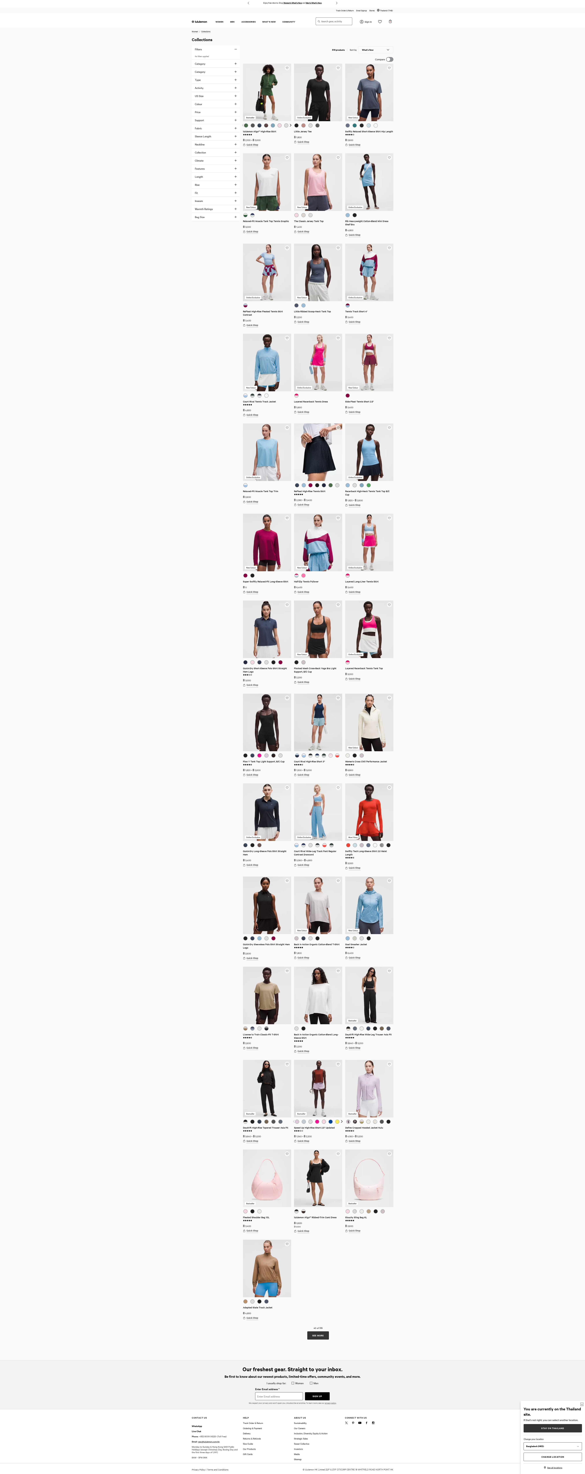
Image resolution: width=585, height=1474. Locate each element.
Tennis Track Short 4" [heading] (356, 311)
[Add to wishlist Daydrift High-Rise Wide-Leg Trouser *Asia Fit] (389, 970)
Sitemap (297, 1459)
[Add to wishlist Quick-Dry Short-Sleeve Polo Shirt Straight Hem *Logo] (287, 604)
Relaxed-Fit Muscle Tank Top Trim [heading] (260, 491)
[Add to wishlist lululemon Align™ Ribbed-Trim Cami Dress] (338, 1153)
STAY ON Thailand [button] (552, 1428)
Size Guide (248, 1443)
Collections (205, 31)
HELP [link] (246, 1417)
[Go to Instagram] (373, 1423)
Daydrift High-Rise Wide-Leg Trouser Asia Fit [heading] (368, 1034)
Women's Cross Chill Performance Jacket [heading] (366, 761)
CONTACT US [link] (199, 1417)
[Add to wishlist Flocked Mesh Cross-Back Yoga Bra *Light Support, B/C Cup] (338, 604)
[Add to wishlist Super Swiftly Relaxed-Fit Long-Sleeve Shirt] (287, 517)
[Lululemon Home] (199, 21)
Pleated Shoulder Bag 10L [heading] (256, 1217)
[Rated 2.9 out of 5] (247, 674)
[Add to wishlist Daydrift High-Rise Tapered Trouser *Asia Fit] (287, 1064)
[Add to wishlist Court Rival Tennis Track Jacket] (287, 337)
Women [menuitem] (219, 21)
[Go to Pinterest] (353, 1423)
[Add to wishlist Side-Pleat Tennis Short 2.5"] (389, 337)
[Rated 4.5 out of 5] (247, 764)
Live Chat (196, 1431)
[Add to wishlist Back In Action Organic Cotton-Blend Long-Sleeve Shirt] (338, 970)
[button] (385, 10)
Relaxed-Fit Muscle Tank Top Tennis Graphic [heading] (266, 221)
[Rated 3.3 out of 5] (298, 1130)
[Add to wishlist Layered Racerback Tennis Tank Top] (389, 604)
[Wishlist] (380, 22)
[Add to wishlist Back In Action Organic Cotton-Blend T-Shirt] (338, 880)
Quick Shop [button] (252, 144)
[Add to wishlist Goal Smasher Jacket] (389, 880)
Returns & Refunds (252, 1438)
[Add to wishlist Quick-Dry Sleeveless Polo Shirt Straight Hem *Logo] (287, 880)
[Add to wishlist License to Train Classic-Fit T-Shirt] (287, 970)
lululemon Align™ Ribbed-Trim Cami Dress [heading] (315, 1217)
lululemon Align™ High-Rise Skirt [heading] (259, 131)
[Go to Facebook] (366, 1423)
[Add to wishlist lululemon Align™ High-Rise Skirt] (287, 67)
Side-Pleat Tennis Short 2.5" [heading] (359, 401)
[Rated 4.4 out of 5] (298, 764)
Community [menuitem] (288, 21)
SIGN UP (317, 1396)
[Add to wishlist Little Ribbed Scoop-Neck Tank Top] (338, 247)
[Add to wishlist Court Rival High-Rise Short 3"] (338, 697)
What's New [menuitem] (269, 21)
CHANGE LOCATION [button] (552, 1456)
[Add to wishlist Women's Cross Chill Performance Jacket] (389, 697)
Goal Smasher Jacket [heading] (356, 944)
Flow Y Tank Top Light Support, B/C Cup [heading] (264, 761)
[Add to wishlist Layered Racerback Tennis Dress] (338, 337)
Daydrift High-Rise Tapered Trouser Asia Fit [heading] (265, 1127)
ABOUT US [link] (300, 1417)
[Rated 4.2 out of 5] (349, 947)
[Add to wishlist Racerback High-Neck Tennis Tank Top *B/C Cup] (389, 427)
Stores (372, 10)
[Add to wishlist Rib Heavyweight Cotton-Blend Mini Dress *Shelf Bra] (389, 157)
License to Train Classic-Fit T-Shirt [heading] (261, 1034)
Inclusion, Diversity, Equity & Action (311, 1433)
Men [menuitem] (232, 21)
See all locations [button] (554, 1467)
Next (336, 3)
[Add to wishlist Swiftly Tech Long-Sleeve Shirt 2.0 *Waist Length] (389, 787)
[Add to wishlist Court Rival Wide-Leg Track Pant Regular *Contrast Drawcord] (338, 787)
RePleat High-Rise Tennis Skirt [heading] (309, 491)
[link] (267, 92)
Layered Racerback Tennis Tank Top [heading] (364, 668)
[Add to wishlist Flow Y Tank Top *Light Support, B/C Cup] (287, 697)
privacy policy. (330, 1403)
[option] (246, 125)
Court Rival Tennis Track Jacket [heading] (259, 401)
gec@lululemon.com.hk (209, 1441)
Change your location (534, 1439)
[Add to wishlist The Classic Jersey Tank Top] (338, 157)
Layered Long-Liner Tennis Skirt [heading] (362, 581)
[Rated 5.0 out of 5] (247, 404)
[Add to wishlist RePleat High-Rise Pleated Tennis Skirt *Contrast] (287, 247)
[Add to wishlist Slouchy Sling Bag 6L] (389, 1153)
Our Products (249, 1448)
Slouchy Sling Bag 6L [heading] (356, 1217)
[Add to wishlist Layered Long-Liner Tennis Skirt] (389, 517)
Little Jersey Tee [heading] (303, 131)
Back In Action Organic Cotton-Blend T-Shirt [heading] (317, 944)
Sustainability (300, 1423)
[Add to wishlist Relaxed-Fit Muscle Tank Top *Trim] (287, 427)
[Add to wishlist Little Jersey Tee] (338, 67)
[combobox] (334, 21)
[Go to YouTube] (359, 1423)
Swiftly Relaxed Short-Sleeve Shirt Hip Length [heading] (369, 131)
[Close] (582, 1404)
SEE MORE (318, 1335)
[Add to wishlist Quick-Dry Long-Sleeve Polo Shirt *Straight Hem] (287, 787)
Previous (248, 3)
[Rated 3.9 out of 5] (349, 134)
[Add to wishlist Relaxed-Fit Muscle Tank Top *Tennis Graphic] (287, 157)
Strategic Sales (301, 1438)
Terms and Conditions (217, 1469)
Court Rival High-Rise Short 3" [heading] (309, 761)
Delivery (246, 1433)
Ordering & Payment (252, 1428)
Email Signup (361, 10)
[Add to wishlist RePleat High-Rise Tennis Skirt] (338, 427)
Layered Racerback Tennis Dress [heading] (311, 401)
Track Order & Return (345, 10)
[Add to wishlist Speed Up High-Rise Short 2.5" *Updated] (338, 1064)
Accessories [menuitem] (248, 21)
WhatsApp (197, 1426)
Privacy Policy (198, 1469)
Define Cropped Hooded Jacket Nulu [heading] (364, 1127)
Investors (298, 1448)
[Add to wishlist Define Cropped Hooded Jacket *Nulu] (389, 1064)
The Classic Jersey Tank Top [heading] (309, 221)
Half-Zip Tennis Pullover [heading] (306, 581)
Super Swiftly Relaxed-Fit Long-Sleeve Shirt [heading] (265, 581)
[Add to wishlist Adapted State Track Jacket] (287, 1243)
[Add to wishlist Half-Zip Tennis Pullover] (338, 517)
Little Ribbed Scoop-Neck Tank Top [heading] (312, 311)
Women (195, 31)
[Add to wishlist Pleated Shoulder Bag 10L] (287, 1153)
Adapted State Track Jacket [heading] (257, 1307)
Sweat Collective (301, 1443)
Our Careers (299, 1428)
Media (297, 1454)
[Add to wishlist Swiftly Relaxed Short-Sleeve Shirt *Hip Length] (389, 67)
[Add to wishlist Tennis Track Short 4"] (389, 247)
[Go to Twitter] (346, 1423)
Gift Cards (248, 1454)
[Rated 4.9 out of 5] (247, 134)
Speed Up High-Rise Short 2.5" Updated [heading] (314, 1127)
